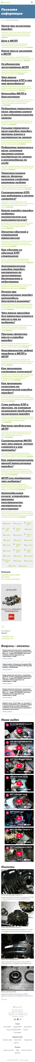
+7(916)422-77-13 (22, 1013)
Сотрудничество (28, 1040)
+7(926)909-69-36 (22, 1014)
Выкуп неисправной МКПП (14, 1029)
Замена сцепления (9, 1050)
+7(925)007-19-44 (12, 1014)
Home (2, 20)
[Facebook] (17, 1019)
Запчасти (25, 1029)
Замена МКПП (27, 1026)
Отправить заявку (7, 1040)
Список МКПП (17, 1032)
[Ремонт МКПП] (8, 2)
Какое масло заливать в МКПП (10, 575)
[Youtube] (15, 1019)
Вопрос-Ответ (18, 1040)
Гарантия (16, 1042)
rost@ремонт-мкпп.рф (17, 1016)
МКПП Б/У (17, 1053)
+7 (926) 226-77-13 (7, 638)
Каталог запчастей (26, 1050)
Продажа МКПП (17, 1026)
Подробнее (4, 900)
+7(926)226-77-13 (12, 1013)
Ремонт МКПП (7, 1026)
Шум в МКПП (5, 577)
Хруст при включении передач (10, 579)
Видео (17, 1050)
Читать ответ (6, 658)
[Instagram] (20, 1019)
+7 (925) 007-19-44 (7, 636)
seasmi (26, 1060)
